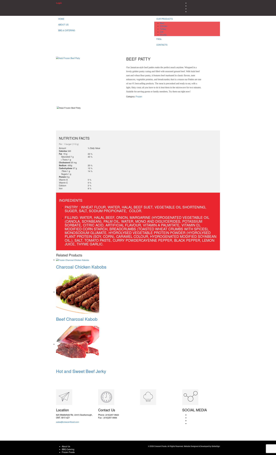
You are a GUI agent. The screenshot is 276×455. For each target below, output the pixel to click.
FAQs (158, 39)
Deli (161, 31)
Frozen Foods (68, 452)
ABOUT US (63, 24)
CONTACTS (161, 44)
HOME (61, 18)
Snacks (163, 34)
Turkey (163, 28)
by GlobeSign (214, 446)
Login (59, 2)
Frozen (139, 96)
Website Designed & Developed (196, 446)
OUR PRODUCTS (164, 18)
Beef (162, 23)
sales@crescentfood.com (67, 421)
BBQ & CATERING (66, 30)
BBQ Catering (68, 449)
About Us (66, 446)
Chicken (163, 26)
